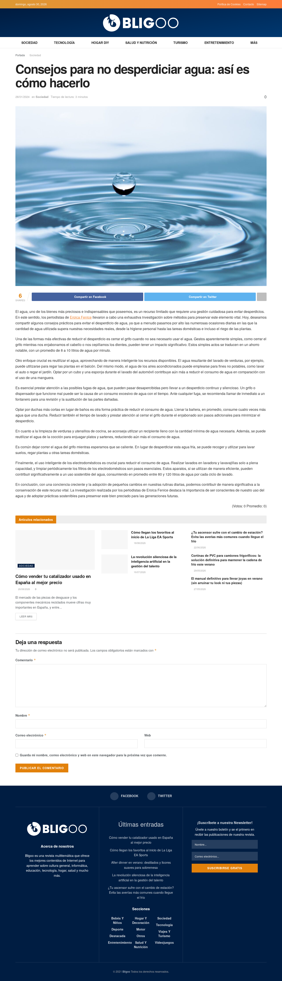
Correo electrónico (30, 735)
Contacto (248, 4)
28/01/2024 (22, 97)
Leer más (26, 616)
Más (253, 42)
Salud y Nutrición (141, 42)
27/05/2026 (199, 589)
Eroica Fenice (81, 317)
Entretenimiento (219, 42)
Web (147, 735)
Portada (20, 55)
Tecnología (64, 42)
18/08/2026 (139, 543)
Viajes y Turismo (164, 933)
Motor (140, 929)
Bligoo (126, 971)
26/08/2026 (23, 589)
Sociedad (29, 42)
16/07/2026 (139, 572)
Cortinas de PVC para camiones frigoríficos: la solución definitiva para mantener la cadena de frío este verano (226, 559)
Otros (141, 936)
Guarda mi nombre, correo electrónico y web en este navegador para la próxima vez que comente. (93, 755)
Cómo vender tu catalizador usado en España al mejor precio (53, 579)
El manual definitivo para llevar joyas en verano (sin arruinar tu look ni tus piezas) (227, 580)
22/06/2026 (199, 547)
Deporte (117, 929)
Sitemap (262, 4)
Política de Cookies (229, 4)
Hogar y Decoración (140, 920)
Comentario (25, 660)
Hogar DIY (100, 42)
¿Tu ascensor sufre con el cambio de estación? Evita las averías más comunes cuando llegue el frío (227, 536)
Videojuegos (164, 942)
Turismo (180, 42)
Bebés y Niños (117, 920)
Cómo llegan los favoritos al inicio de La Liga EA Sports (152, 534)
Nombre (22, 715)
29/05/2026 (199, 570)
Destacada (117, 936)
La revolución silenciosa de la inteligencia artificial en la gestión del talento (153, 561)
